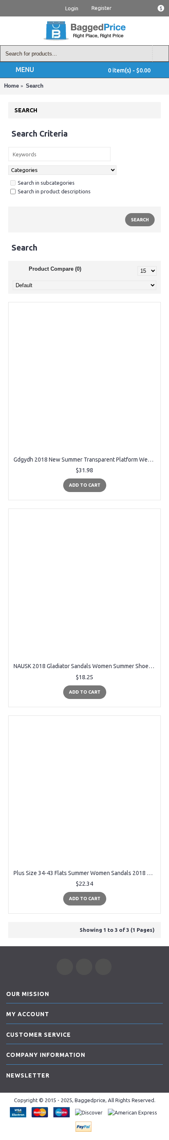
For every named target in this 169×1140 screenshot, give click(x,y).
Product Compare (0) (55, 269)
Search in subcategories (46, 183)
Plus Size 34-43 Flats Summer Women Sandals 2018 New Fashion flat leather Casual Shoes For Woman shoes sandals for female (86, 873)
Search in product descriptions (54, 191)
